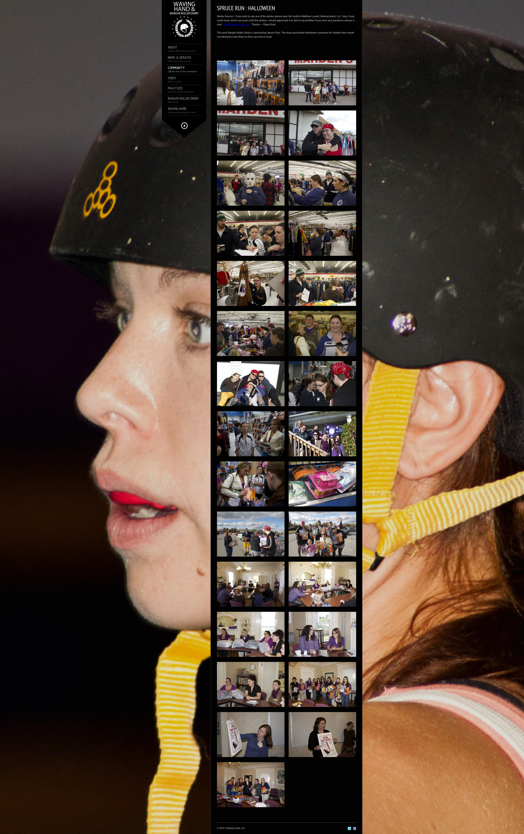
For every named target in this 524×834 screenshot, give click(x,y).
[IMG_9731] (322, 457)
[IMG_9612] (322, 156)
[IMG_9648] (251, 106)
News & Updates (179, 59)
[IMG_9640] (251, 407)
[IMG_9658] (251, 507)
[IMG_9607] (322, 106)
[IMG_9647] (251, 457)
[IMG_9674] (322, 557)
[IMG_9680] (322, 607)
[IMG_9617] (251, 206)
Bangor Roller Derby (183, 100)
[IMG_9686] (251, 658)
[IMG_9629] (251, 357)
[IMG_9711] (251, 758)
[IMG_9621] (322, 257)
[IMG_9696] (251, 708)
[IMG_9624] (251, 307)
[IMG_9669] (251, 557)
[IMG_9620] (251, 257)
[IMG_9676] (251, 607)
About (182, 48)
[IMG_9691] (322, 658)
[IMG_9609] (251, 156)
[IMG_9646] (322, 407)
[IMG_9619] (322, 206)
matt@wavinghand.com (237, 24)
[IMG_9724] (251, 808)
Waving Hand (182, 110)
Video (175, 79)
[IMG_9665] (322, 507)
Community (182, 69)
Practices (181, 89)
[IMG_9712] (322, 758)
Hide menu (184, 126)
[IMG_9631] (322, 357)
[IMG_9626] (322, 307)
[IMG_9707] (322, 708)
